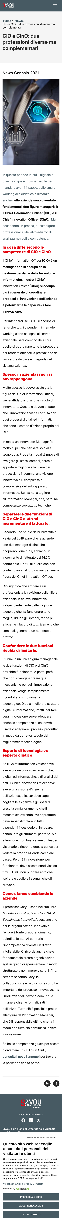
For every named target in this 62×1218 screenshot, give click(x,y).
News (19, 20)
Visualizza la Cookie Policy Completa (23, 1183)
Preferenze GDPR (31, 1197)
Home (7, 20)
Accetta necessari (31, 1205)
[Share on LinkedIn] (47, 1083)
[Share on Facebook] (56, 1083)
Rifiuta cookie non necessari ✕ (42, 1137)
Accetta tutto (31, 1214)
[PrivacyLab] (22, 1189)
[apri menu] (55, 5)
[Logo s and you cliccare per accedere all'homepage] (8, 5)
